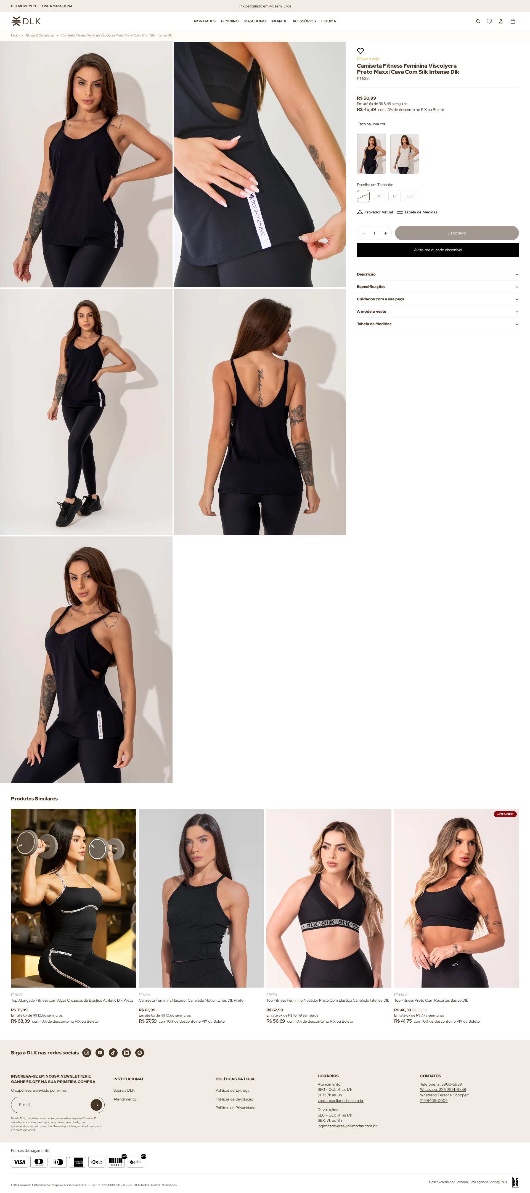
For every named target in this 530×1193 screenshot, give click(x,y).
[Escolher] (127, 979)
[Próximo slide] (128, 898)
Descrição (366, 274)
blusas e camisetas (40, 35)
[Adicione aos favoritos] (360, 51)
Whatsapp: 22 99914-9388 (443, 1089)
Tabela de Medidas (421, 212)
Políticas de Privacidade (235, 1107)
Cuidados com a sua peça (380, 299)
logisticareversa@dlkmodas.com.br (347, 1125)
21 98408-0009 (434, 1100)
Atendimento (124, 1099)
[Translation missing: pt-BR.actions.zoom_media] (86, 164)
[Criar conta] (96, 1105)
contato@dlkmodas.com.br (341, 1100)
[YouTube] (100, 1052)
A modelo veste (371, 311)
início (14, 35)
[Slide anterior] (19, 898)
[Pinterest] (139, 1052)
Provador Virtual (379, 212)
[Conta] (501, 21)
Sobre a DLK (124, 1090)
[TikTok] (113, 1052)
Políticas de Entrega (232, 1090)
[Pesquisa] (478, 21)
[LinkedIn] (126, 1052)
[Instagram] (86, 1052)
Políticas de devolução (234, 1099)
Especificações (371, 286)
